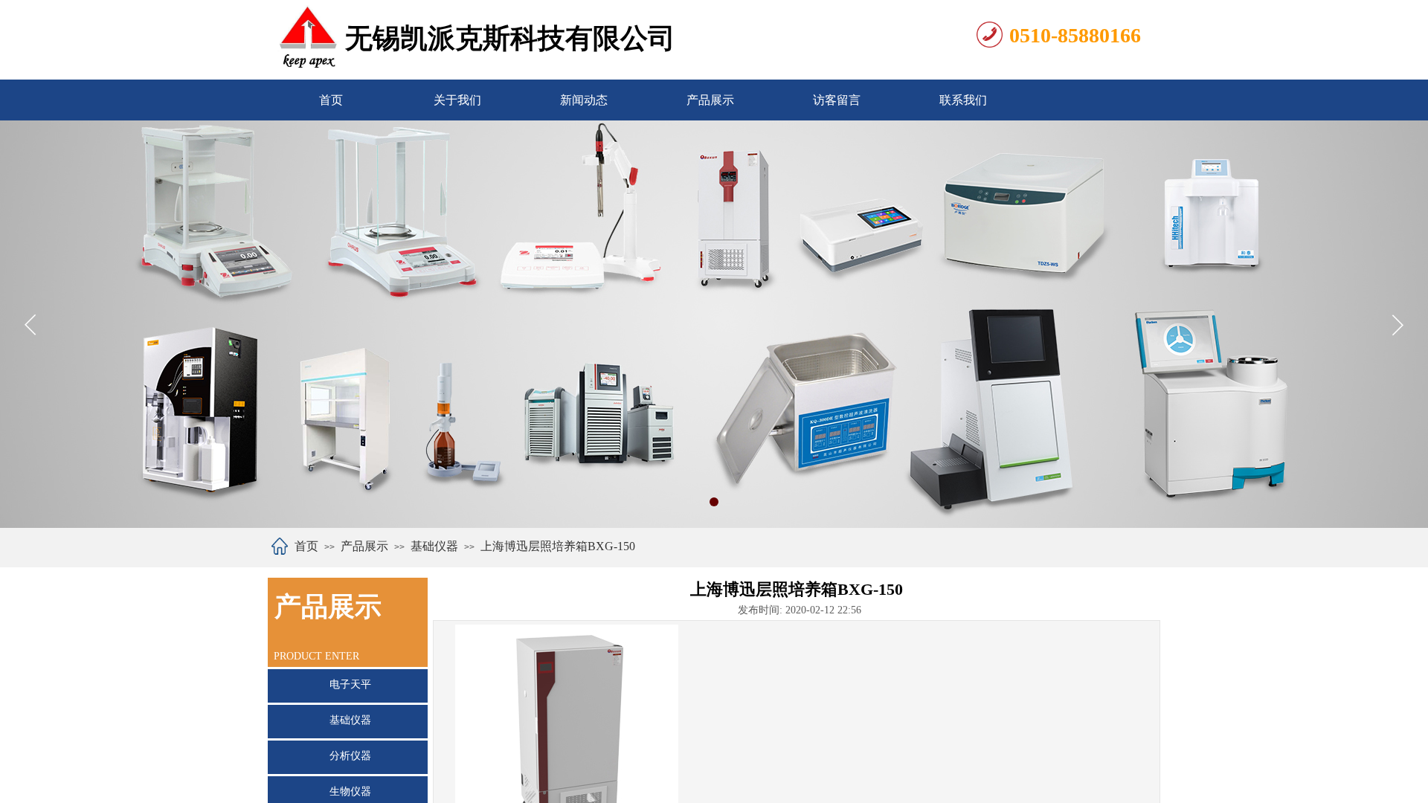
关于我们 (457, 100)
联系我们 (963, 100)
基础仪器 (434, 546)
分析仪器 (350, 755)
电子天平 (350, 684)
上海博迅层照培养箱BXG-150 (557, 546)
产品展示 (710, 100)
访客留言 (837, 100)
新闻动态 (584, 100)
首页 (331, 100)
